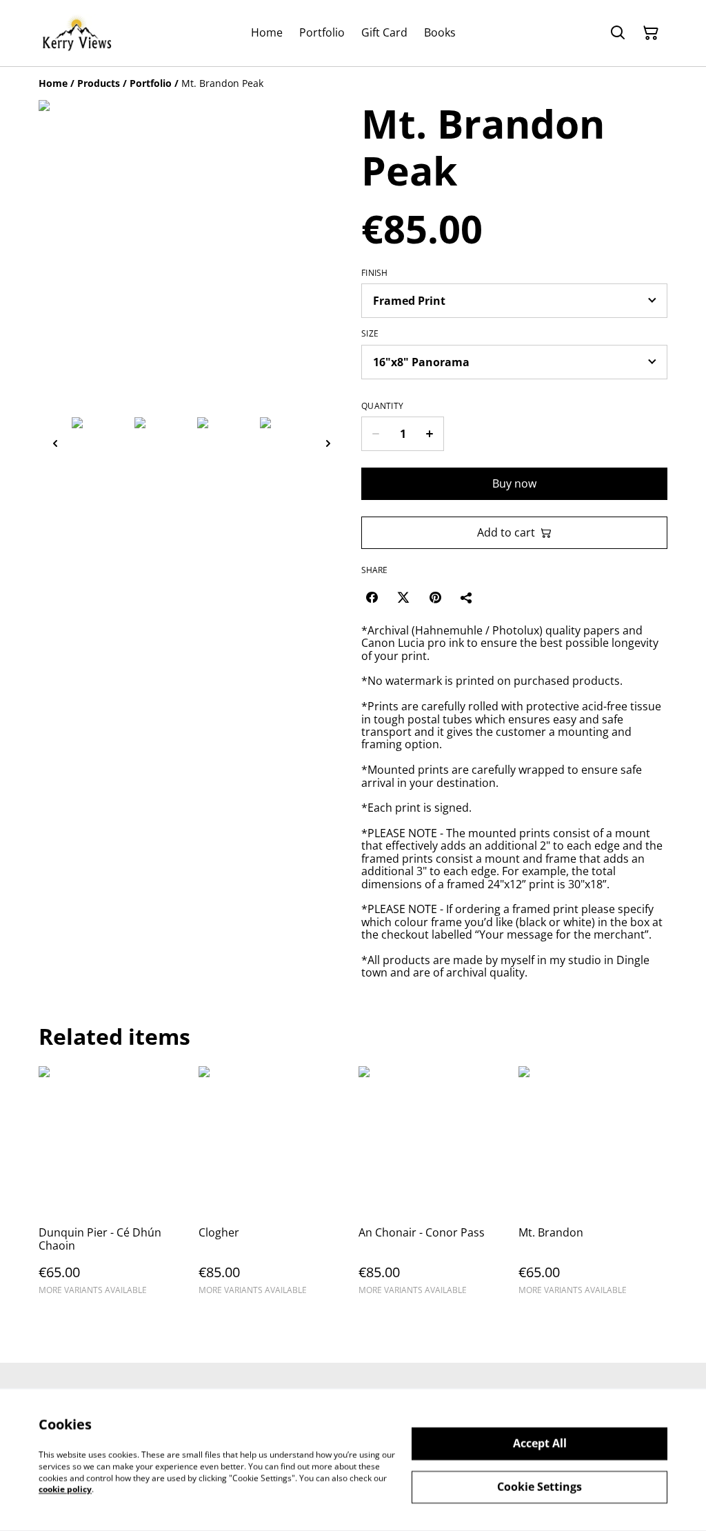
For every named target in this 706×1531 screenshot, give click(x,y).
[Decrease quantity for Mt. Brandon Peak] (375, 434)
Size (370, 334)
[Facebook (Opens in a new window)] (371, 597)
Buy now (514, 483)
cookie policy (65, 1489)
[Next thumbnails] (328, 443)
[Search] (617, 33)
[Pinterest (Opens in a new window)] (435, 597)
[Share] (466, 597)
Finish (374, 273)
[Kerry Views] (76, 33)
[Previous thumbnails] (55, 443)
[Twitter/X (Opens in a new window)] (403, 597)
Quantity (382, 406)
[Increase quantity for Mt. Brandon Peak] (430, 434)
